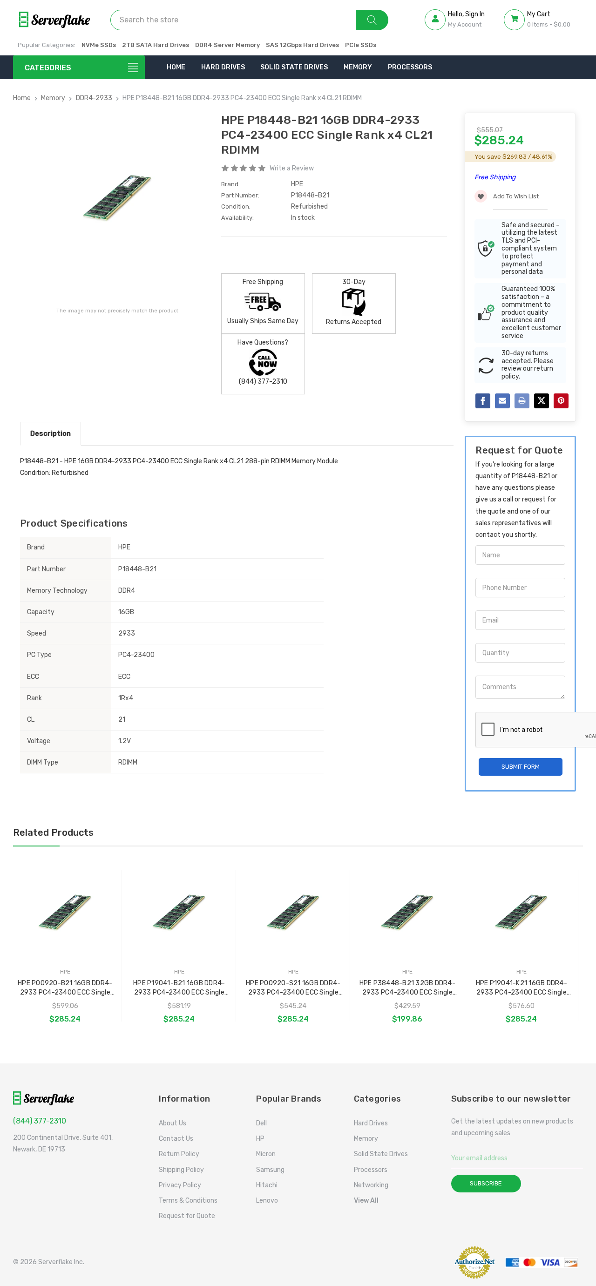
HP (260, 1139)
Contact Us (176, 1139)
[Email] (502, 400)
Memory (358, 67)
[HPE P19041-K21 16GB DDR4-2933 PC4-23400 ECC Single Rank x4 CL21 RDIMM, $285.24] (521, 912)
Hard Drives (223, 67)
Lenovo (267, 1201)
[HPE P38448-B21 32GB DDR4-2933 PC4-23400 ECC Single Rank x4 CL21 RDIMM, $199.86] (407, 912)
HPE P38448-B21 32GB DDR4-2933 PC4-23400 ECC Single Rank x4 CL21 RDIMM (407, 988)
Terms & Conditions (188, 1201)
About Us (172, 1123)
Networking (371, 1185)
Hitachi (267, 1185)
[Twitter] (541, 400)
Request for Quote (187, 1216)
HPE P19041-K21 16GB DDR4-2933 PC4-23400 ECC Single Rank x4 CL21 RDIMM (521, 988)
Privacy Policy (180, 1185)
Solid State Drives (294, 67)
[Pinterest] (561, 400)
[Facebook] (482, 400)
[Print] (522, 400)
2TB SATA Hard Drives (155, 44)
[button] (425, 1262)
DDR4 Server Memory (227, 44)
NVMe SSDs (98, 44)
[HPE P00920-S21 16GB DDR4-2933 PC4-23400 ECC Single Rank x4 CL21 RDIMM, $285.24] (293, 912)
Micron (266, 1154)
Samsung (270, 1170)
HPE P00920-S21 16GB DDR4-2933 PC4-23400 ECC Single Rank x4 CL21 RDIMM (293, 988)
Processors (410, 67)
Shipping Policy (181, 1170)
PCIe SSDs (360, 44)
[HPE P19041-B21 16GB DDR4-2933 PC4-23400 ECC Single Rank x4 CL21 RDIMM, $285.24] (179, 912)
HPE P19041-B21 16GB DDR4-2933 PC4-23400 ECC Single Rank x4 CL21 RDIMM (179, 988)
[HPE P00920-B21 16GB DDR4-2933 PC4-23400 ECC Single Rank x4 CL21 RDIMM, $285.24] (65, 912)
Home (176, 67)
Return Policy (179, 1154)
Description (50, 433)
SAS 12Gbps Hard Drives (302, 44)
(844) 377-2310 (39, 1121)
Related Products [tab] (53, 832)
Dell (261, 1123)
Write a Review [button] (292, 168)
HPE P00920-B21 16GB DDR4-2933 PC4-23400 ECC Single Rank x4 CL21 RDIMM (65, 988)
